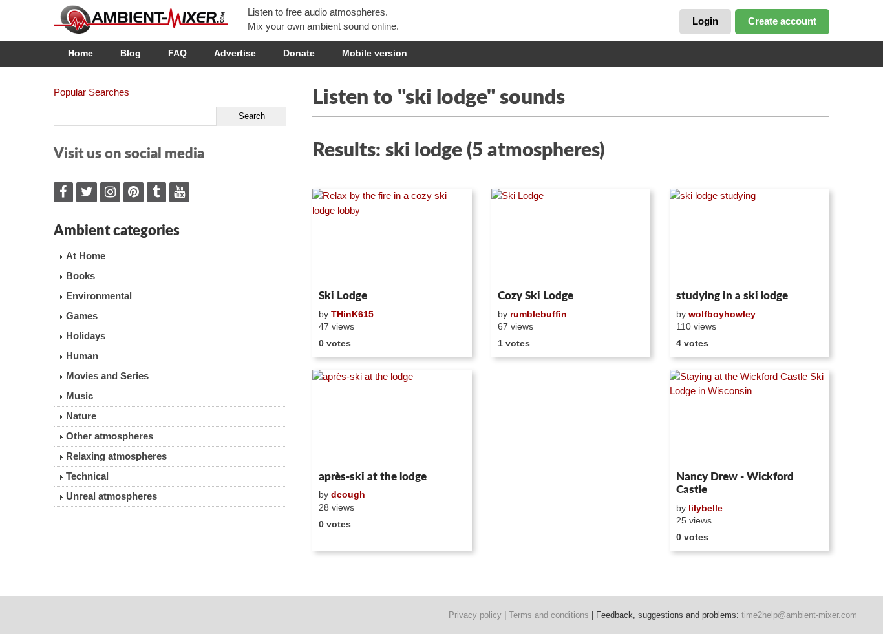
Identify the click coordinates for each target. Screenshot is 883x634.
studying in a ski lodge (732, 295)
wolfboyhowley (722, 314)
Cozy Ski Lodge (535, 295)
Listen (344, 267)
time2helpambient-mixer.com (799, 615)
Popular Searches (91, 92)
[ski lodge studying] (749, 236)
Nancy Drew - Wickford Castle (735, 483)
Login (705, 21)
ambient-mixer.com (151, 19)
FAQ (177, 53)
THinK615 (352, 314)
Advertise (235, 53)
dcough (348, 494)
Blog (130, 53)
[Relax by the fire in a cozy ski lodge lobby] (392, 236)
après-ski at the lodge (373, 476)
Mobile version (374, 53)
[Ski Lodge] (571, 236)
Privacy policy (475, 615)
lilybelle (705, 508)
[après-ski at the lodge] (392, 417)
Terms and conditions (549, 615)
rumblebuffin (538, 314)
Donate (299, 53)
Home (80, 53)
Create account (782, 21)
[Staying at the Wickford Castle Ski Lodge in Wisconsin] (749, 417)
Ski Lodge (343, 295)
